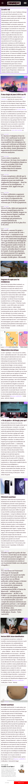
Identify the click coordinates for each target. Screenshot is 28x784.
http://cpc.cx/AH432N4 (16, 396)
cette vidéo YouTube (17, 130)
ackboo (2, 91)
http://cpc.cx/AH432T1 (9, 610)
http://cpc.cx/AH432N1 (17, 680)
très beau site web (21, 109)
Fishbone (2, 134)
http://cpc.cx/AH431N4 (19, 759)
